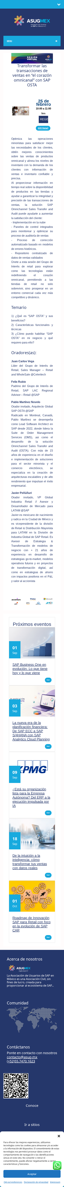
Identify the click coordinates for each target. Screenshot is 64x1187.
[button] (59, 1135)
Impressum (55, 1182)
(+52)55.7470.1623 (21, 1061)
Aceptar (32, 1174)
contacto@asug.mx (22, 1057)
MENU (9, 41)
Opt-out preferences (13, 1182)
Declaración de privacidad (36, 1182)
